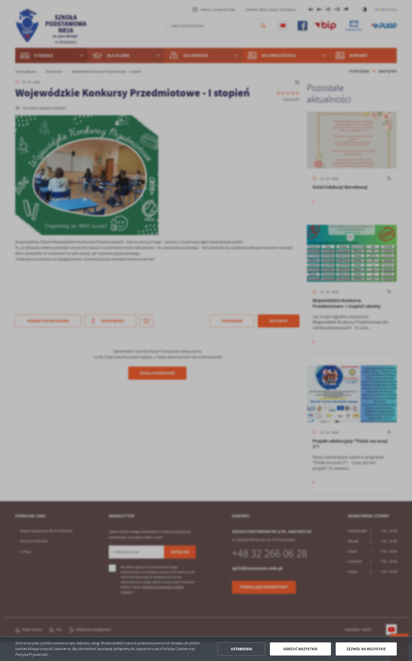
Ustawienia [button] (241, 648)
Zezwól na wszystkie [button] (366, 648)
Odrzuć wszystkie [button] (300, 648)
